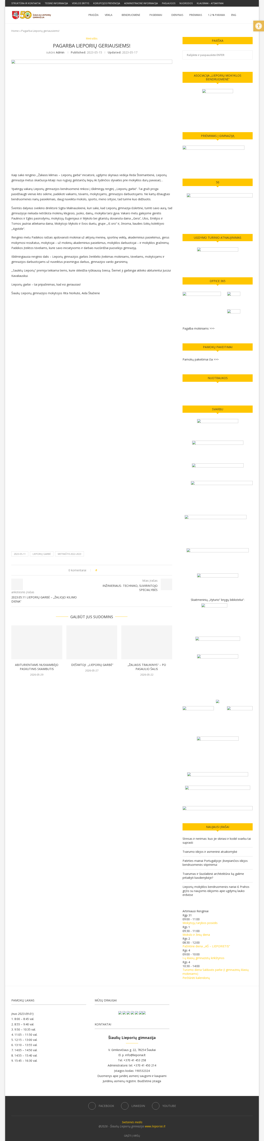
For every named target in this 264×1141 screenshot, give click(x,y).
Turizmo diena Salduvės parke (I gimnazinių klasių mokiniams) (216, 972)
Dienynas (177, 15)
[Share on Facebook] (104, 570)
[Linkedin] (247, 3)
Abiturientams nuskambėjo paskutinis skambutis (36, 667)
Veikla (108, 15)
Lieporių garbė (42, 553)
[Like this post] (99, 570)
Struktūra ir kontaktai (26, 3)
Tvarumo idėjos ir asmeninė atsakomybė (210, 852)
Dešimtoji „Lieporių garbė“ (91, 665)
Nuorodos (186, 3)
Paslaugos (168, 3)
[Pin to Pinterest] (112, 570)
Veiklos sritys (80, 3)
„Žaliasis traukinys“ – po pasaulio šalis (147, 667)
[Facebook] (242, 3)
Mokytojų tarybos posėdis (200, 923)
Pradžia (93, 15)
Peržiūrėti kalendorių (196, 978)
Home (15, 31)
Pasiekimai (156, 15)
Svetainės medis (132, 1122)
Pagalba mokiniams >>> (198, 328)
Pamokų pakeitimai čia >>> (201, 359)
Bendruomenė (131, 15)
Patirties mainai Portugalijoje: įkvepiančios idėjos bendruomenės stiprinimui (215, 863)
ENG (233, 15)
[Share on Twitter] (108, 570)
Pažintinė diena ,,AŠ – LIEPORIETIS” (206, 946)
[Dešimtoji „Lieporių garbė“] (91, 642)
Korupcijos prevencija (106, 3)
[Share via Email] (115, 570)
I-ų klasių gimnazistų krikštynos (203, 958)
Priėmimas (195, 15)
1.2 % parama (216, 15)
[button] (258, 26)
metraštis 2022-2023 (69, 553)
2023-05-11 (20, 553)
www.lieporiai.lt (155, 1126)
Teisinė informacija (56, 3)
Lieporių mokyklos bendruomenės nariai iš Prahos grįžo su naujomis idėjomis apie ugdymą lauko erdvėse (216, 891)
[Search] (251, 15)
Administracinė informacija (141, 3)
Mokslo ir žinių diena (196, 935)
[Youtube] (252, 3)
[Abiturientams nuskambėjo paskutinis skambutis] (36, 642)
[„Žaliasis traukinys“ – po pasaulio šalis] (146, 642)
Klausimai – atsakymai (210, 3)
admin (60, 52)
